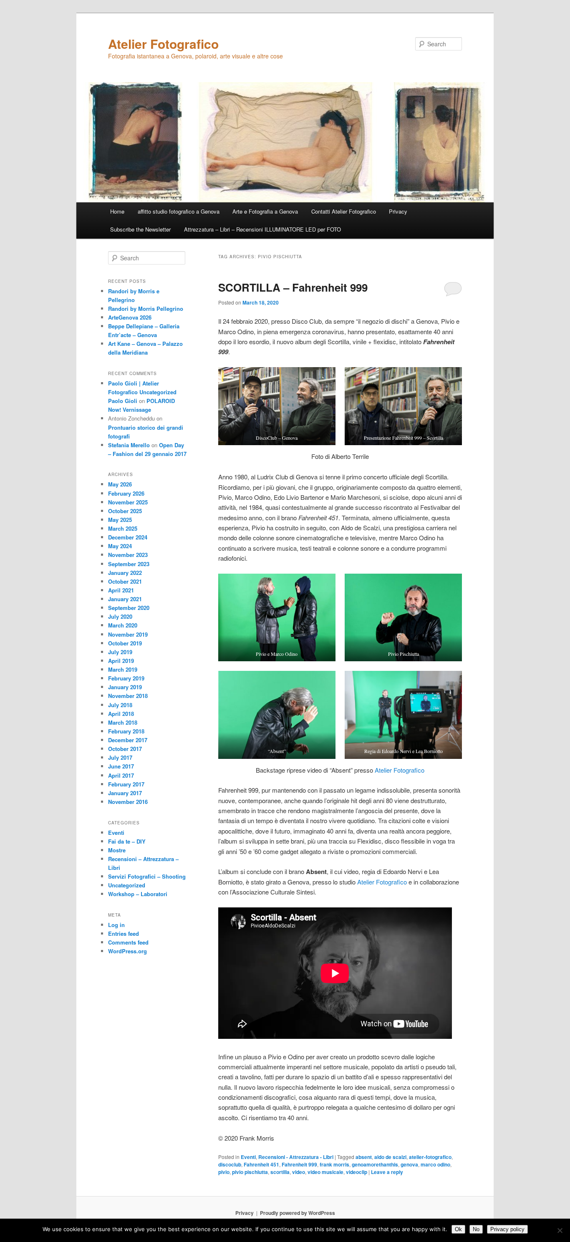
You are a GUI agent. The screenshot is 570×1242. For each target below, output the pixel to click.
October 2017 (125, 749)
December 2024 (127, 537)
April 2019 (121, 661)
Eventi (248, 1157)
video (298, 1172)
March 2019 (122, 669)
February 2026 (126, 493)
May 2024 (120, 546)
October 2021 (125, 581)
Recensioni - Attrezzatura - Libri (295, 1157)
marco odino (435, 1164)
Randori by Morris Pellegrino (145, 308)
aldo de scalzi (390, 1157)
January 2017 (125, 793)
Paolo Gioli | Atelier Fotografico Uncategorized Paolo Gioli (142, 392)
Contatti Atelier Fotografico (343, 211)
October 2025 (125, 511)
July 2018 (120, 705)
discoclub (229, 1164)
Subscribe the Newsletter (140, 229)
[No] (559, 1230)
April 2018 (121, 714)
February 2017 (126, 784)
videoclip (356, 1172)
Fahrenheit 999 (299, 1164)
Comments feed (128, 942)
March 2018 (122, 722)
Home (117, 211)
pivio (224, 1172)
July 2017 (120, 757)
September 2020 (128, 608)
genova (409, 1164)
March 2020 (122, 625)
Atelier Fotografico (163, 44)
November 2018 (128, 696)
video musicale (325, 1172)
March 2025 (122, 528)
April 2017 (121, 775)
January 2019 (125, 687)
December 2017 (127, 740)
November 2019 (128, 634)
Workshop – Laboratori (137, 894)
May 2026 (120, 484)
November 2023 (128, 555)
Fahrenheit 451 (261, 1164)
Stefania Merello (129, 445)
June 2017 (121, 766)
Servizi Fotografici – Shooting (147, 876)
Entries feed (123, 933)
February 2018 (126, 731)
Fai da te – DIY (127, 841)
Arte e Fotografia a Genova (265, 211)
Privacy (398, 211)
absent (364, 1157)
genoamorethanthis (375, 1164)
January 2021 (125, 599)
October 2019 (125, 643)
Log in (116, 925)
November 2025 (128, 502)
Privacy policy (507, 1229)
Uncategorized (126, 885)
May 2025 (120, 520)
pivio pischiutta (250, 1172)
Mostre (117, 850)
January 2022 (125, 573)
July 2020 (120, 616)
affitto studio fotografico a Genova (178, 211)
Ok (458, 1229)
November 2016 (128, 802)
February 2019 (126, 678)
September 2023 (128, 564)
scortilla (280, 1172)
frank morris (334, 1164)
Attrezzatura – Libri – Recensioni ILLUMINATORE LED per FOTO (262, 229)
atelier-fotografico (430, 1157)
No (476, 1229)
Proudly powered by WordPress (297, 1213)
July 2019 (120, 652)
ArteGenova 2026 (129, 317)
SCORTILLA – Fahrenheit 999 (293, 287)
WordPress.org (127, 951)
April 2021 (121, 590)
